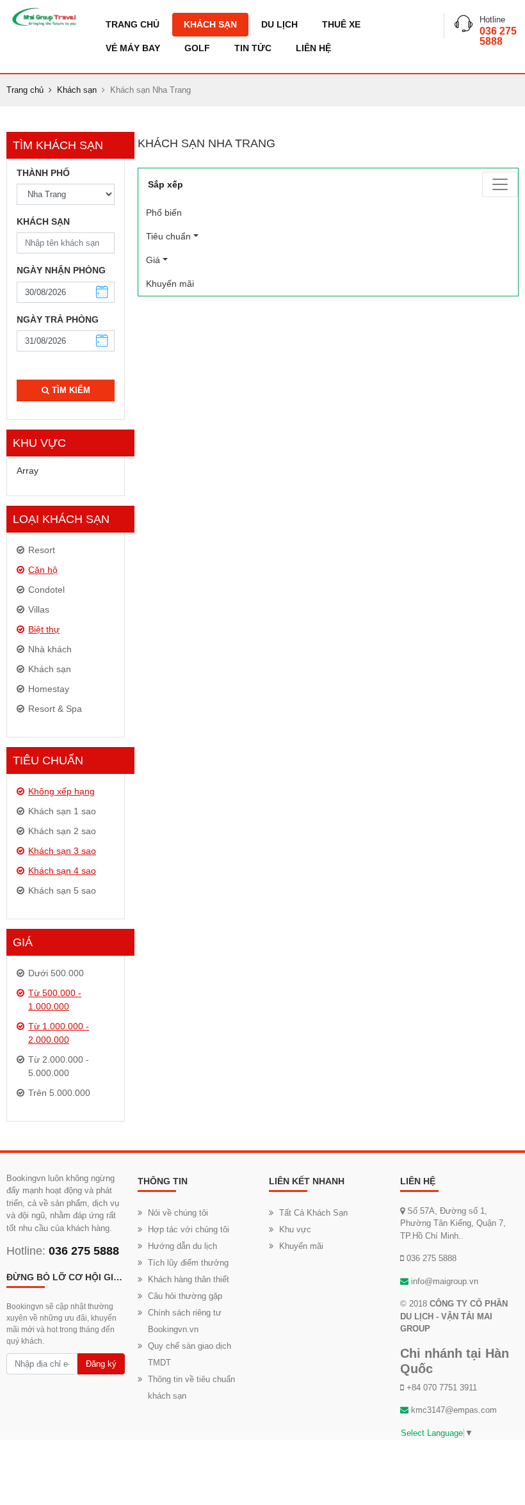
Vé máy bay (133, 48)
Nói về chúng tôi (178, 1213)
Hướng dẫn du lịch (182, 1246)
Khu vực (295, 1229)
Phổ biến (181, 212)
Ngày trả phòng (58, 319)
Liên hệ (313, 48)
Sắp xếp (165, 184)
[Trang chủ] (43, 16)
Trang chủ (132, 24)
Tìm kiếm (69, 390)
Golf (197, 48)
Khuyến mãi (170, 283)
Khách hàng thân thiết (188, 1279)
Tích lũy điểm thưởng (188, 1263)
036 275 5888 (498, 36)
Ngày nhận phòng (61, 270)
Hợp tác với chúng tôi (188, 1229)
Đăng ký (101, 1364)
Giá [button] (153, 260)
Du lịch (279, 24)
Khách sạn (210, 24)
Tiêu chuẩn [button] (168, 236)
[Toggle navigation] (500, 184)
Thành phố (43, 173)
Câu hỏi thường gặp (185, 1296)
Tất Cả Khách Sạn (313, 1213)
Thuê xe (341, 24)
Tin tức (252, 48)
